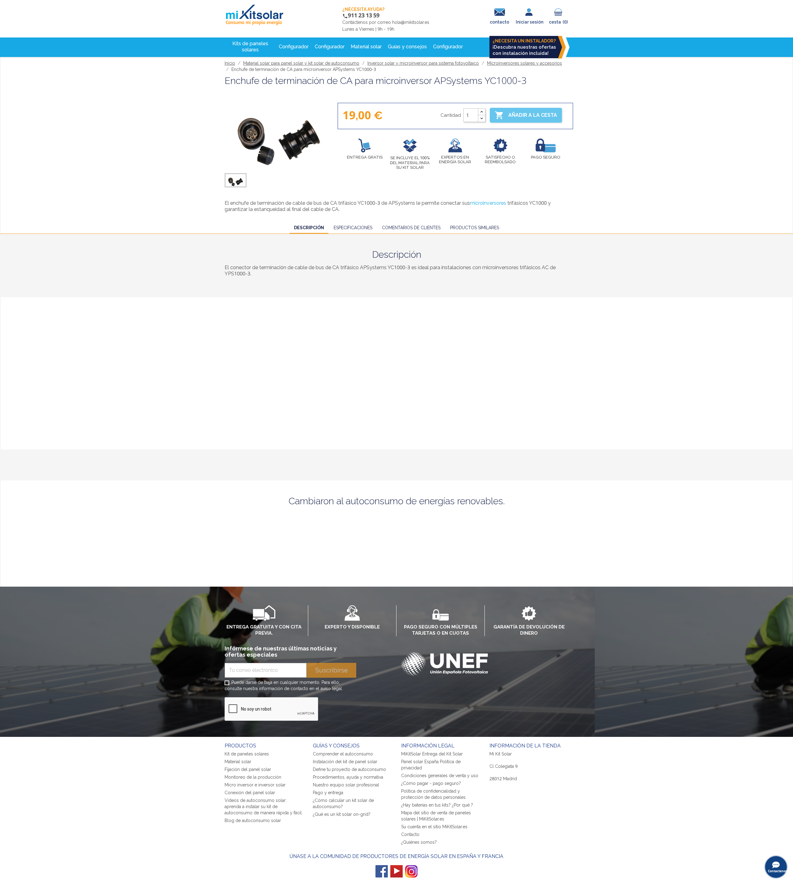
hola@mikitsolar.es (410, 22)
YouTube (396, 871)
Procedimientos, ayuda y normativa (348, 777)
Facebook (381, 871)
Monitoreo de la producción (253, 777)
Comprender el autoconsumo (343, 753)
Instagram (411, 871)
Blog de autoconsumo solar (253, 820)
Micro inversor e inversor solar (255, 784)
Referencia (239, 419)
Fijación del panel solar (248, 769)
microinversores (488, 203)
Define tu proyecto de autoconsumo (349, 769)
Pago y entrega (328, 792)
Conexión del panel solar (250, 792)
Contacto (410, 834)
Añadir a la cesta (526, 115)
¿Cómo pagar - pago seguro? (431, 783)
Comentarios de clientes (411, 227)
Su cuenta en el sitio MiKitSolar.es (434, 826)
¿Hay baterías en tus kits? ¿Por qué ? (437, 805)
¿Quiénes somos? (419, 842)
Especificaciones (353, 227)
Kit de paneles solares (247, 753)
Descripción (309, 227)
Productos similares (474, 227)
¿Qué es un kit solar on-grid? (341, 814)
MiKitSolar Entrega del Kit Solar (432, 753)
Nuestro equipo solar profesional (346, 784)
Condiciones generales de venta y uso (439, 775)
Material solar (238, 761)
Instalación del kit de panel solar (345, 761)
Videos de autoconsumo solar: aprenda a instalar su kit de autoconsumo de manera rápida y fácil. (264, 806)
